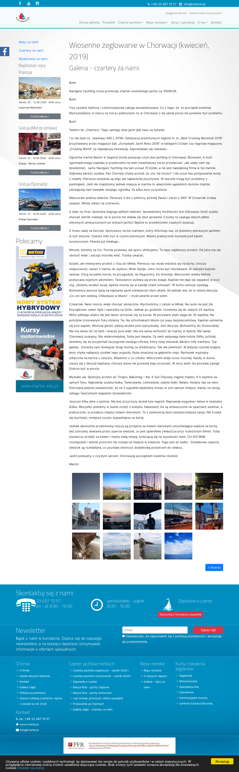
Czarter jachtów (129, 22)
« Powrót (214, 567)
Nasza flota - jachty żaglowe (91, 687)
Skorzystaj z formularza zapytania (180, 614)
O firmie (24, 670)
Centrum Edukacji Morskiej (195, 703)
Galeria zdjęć (28, 687)
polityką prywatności (190, 636)
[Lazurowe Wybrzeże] (40, 88)
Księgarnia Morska (176, 13)
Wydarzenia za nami (33, 59)
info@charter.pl (194, 4)
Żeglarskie (185, 675)
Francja (25, 72)
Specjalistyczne (189, 686)
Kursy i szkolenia (183, 22)
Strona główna (89, 22)
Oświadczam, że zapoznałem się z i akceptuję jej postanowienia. (171, 638)
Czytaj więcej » (39, 116)
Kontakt (216, 22)
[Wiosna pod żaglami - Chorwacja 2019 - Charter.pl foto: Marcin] (207, 485)
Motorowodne (188, 681)
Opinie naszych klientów (35, 676)
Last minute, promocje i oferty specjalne (98, 698)
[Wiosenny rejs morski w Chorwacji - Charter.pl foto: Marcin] (177, 515)
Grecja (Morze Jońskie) (38, 128)
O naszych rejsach (155, 676)
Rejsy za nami (28, 42)
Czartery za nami (31, 50)
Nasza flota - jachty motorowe (92, 692)
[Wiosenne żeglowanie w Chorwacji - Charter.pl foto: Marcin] (84, 485)
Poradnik (109, 22)
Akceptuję (222, 761)
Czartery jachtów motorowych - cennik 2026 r (102, 676)
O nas (202, 22)
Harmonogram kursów (193, 697)
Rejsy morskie (156, 22)
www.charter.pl (29, 724)
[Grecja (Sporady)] (40, 199)
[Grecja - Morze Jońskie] (40, 143)
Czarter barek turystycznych (205, 13)
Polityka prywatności (33, 692)
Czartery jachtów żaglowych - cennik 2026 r (101, 670)
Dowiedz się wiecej (30, 767)
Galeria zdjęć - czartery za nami (92, 709)
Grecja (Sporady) (33, 184)
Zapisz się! (208, 630)
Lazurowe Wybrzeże (30, 107)
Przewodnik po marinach (88, 703)
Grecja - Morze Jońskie (32, 163)
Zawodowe (186, 692)
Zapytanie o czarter (85, 681)
